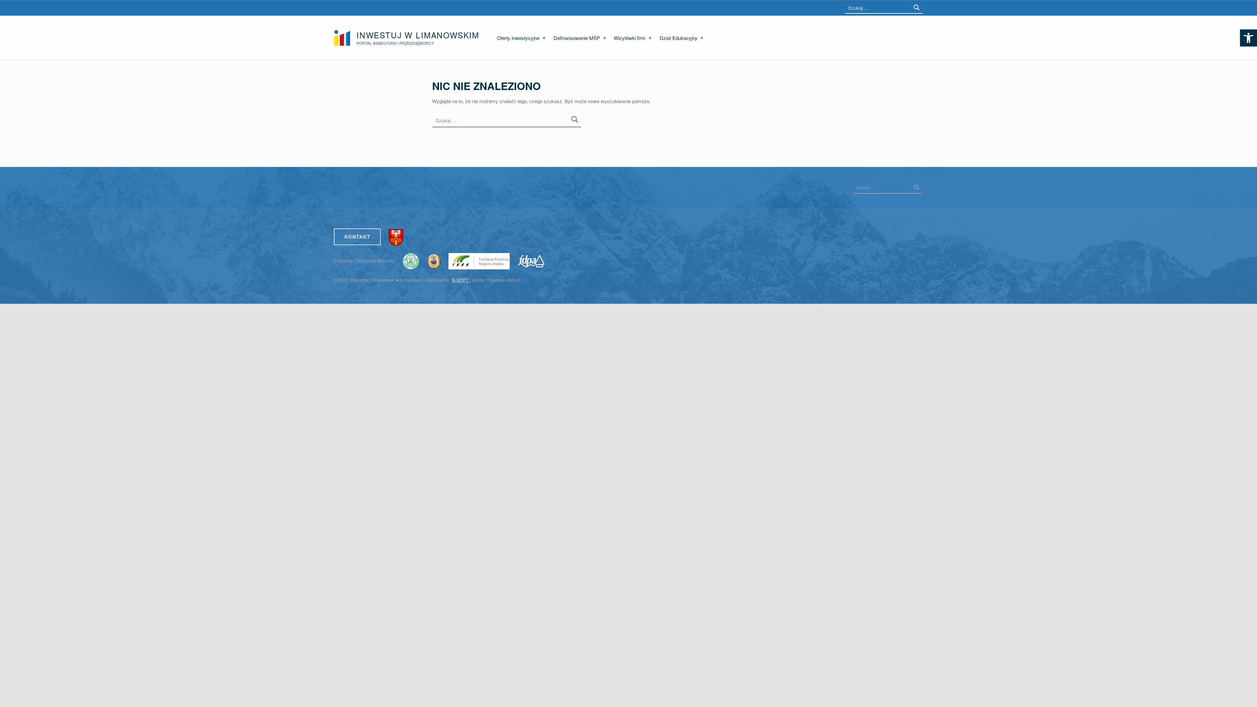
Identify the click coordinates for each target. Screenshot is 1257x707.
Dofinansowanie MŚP (577, 37)
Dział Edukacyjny (679, 37)
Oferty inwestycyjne (518, 37)
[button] (1248, 37)
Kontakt (357, 236)
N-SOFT (461, 280)
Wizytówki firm (630, 37)
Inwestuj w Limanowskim (417, 35)
